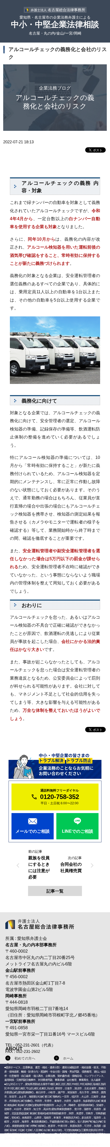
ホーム (68, 1058)
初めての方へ (24, 1058)
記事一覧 (55, 891)
